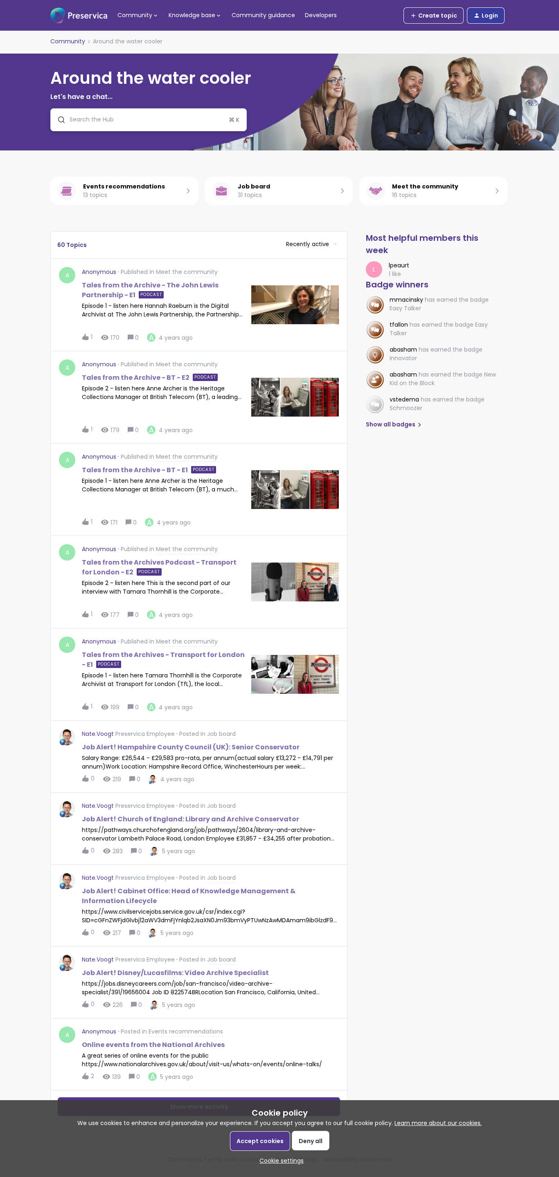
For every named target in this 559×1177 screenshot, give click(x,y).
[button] (279, 1161)
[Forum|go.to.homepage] (79, 15)
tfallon (399, 325)
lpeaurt (399, 265)
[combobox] (148, 119)
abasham (403, 349)
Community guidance (263, 15)
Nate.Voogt (98, 734)
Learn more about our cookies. (438, 1123)
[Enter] (58, 119)
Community (67, 41)
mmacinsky (406, 300)
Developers (321, 15)
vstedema (404, 399)
